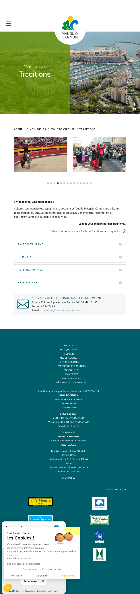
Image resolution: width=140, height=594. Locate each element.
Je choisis (42, 575)
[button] (48, 183)
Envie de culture (62, 129)
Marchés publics (71, 378)
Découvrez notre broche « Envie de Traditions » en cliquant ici (86, 231)
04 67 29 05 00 (68, 478)
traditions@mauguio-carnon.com (61, 310)
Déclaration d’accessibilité (71, 382)
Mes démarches (68, 358)
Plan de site (71, 374)
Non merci (16, 575)
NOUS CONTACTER (116, 489)
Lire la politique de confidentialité (23, 564)
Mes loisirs (38, 129)
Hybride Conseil (90, 391)
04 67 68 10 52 (68, 432)
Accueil (19, 129)
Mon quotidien (68, 349)
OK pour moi (67, 575)
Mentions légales (69, 362)
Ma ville (68, 345)
